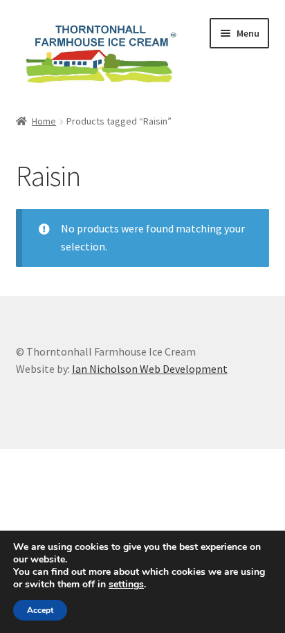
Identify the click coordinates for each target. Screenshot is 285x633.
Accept (40, 610)
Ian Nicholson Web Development (150, 369)
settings (126, 584)
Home (44, 121)
